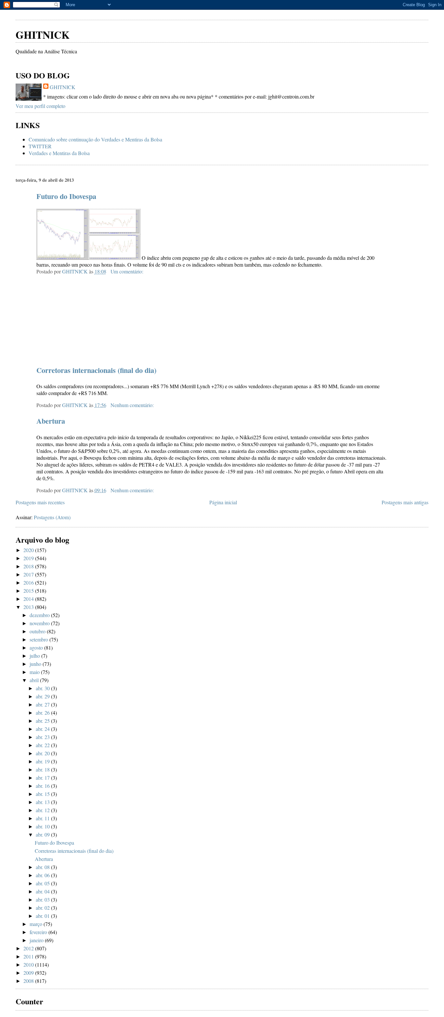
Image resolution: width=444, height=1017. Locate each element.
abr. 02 (43, 907)
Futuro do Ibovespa (66, 196)
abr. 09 (43, 834)
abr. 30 (43, 688)
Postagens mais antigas (405, 502)
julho (35, 655)
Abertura (50, 421)
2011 (29, 956)
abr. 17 (43, 777)
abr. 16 (43, 785)
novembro (40, 623)
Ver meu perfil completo (40, 105)
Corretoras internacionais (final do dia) (96, 370)
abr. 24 (43, 728)
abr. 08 (43, 867)
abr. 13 (43, 802)
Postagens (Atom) (52, 517)
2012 (29, 948)
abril (35, 680)
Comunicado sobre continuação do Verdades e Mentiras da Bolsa (95, 139)
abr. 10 (43, 826)
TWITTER (40, 146)
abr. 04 (43, 891)
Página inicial (223, 502)
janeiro (37, 940)
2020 (29, 550)
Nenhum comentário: (133, 405)
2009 (29, 972)
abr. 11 (43, 818)
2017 (29, 574)
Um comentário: (128, 271)
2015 (29, 590)
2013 (29, 606)
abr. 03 (43, 899)
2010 (29, 964)
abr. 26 (43, 712)
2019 (29, 558)
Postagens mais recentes (40, 502)
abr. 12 (43, 810)
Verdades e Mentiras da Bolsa (59, 153)
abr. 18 (43, 769)
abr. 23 (43, 736)
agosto (37, 647)
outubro (38, 631)
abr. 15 (43, 793)
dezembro (40, 615)
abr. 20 (43, 753)
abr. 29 (43, 696)
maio (35, 671)
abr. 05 (43, 883)
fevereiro (39, 932)
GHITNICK (43, 34)
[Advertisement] (92, 12)
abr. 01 (43, 915)
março (37, 923)
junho (36, 663)
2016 (29, 582)
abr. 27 (43, 704)
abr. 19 (43, 761)
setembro (39, 639)
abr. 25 (43, 720)
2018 (29, 566)
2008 (29, 980)
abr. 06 (43, 875)
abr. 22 (43, 745)
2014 (29, 598)
